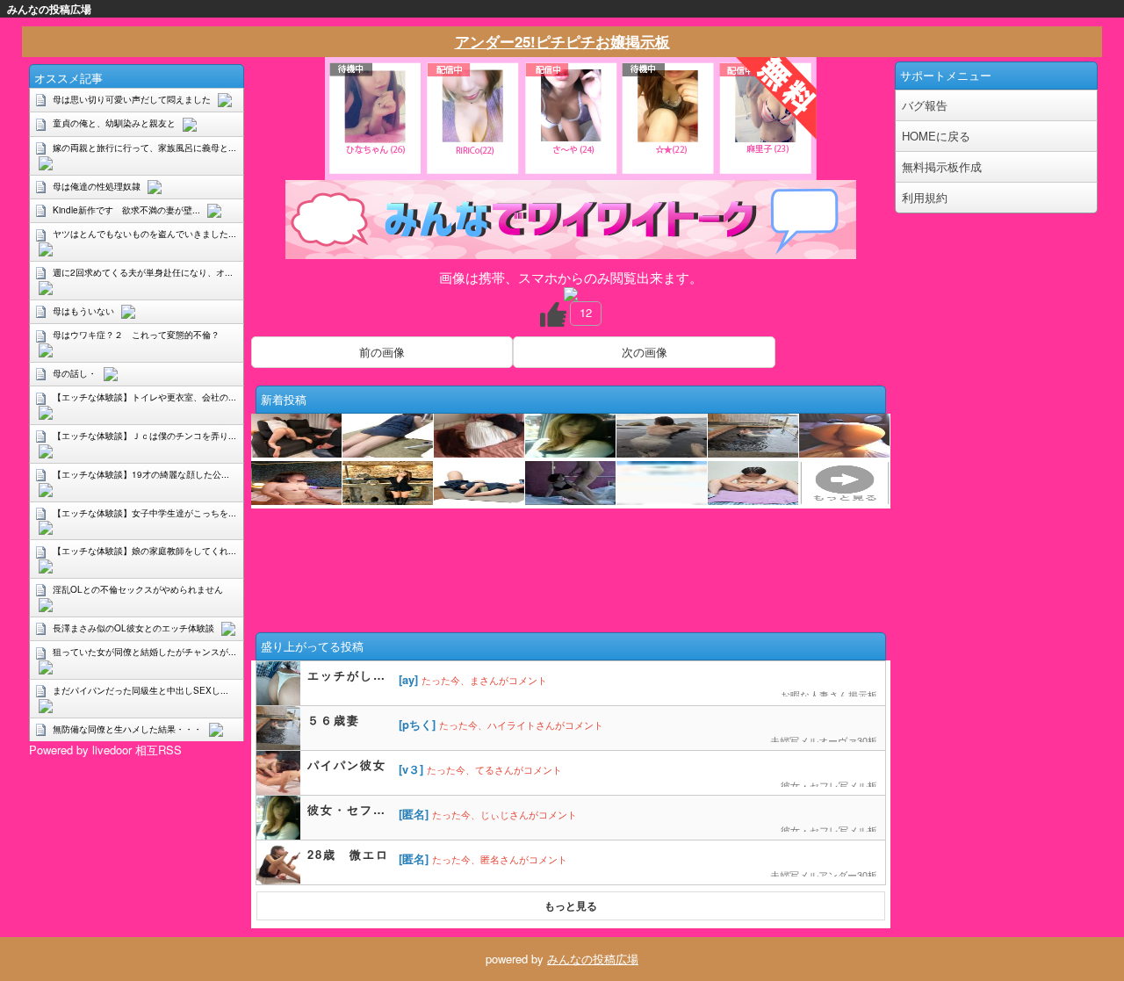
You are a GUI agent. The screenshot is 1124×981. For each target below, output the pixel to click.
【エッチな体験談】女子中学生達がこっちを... (144, 513)
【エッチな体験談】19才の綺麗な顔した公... (141, 474)
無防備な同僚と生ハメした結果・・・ (127, 729)
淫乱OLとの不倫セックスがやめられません (138, 589)
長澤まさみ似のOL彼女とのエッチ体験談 (133, 628)
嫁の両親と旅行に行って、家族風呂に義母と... (144, 147)
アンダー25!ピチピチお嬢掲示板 (562, 41)
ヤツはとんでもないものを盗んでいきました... (144, 233)
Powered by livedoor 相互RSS (105, 749)
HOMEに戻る (936, 135)
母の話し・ (75, 373)
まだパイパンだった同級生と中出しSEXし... (140, 690)
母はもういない (83, 311)
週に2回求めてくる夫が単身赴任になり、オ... (143, 272)
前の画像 (382, 351)
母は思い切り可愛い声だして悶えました (132, 99)
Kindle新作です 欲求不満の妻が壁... (126, 210)
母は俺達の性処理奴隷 (96, 186)
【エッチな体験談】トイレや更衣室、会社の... (144, 397)
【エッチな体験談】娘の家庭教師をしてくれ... (144, 551)
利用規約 (924, 197)
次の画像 (644, 351)
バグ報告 (924, 105)
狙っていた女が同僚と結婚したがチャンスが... (144, 652)
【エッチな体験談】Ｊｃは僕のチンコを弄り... (144, 435)
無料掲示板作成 (942, 166)
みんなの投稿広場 (592, 958)
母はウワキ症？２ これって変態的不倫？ (136, 334)
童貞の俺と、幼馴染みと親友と (114, 123)
